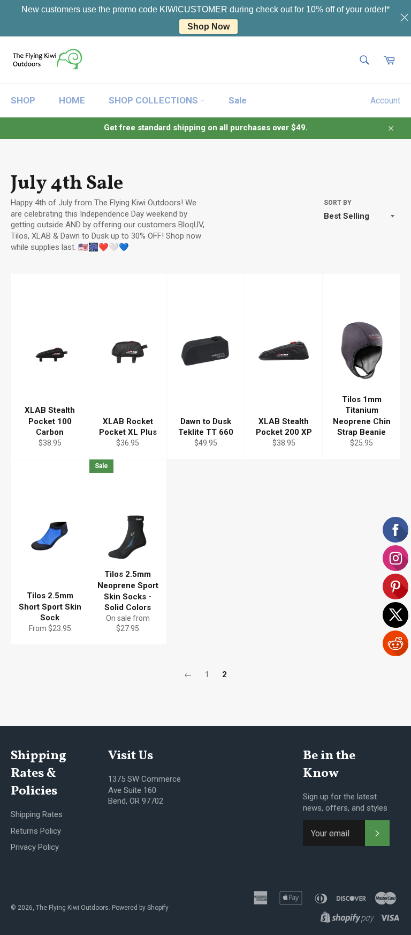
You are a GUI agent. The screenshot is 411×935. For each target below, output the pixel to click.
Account (385, 100)
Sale (238, 100)
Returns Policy (36, 831)
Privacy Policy (35, 847)
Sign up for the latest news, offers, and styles (345, 802)
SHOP (23, 100)
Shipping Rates (37, 814)
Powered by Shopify (140, 907)
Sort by (338, 202)
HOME (72, 100)
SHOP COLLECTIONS (154, 100)
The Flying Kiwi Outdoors (72, 907)
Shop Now (208, 26)
